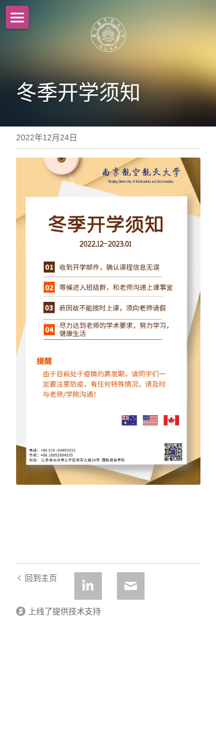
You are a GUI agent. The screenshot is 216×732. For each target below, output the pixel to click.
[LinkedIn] (88, 586)
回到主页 (41, 577)
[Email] (131, 586)
